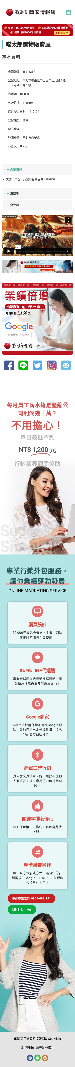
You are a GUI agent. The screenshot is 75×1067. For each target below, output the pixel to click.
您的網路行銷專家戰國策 (37, 1047)
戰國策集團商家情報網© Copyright (37, 1039)
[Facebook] (30, 1058)
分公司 (14, 205)
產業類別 (16, 169)
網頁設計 (37, 624)
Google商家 (37, 717)
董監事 (14, 193)
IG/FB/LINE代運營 (37, 670)
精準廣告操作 (37, 865)
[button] (68, 12)
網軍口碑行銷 (37, 768)
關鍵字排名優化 (37, 819)
